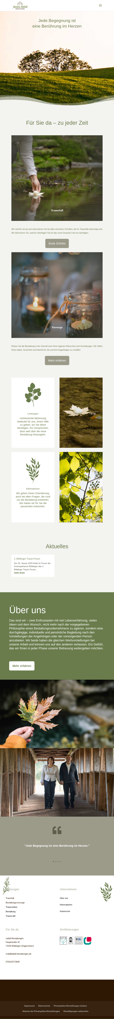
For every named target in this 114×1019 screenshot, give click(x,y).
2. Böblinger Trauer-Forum (27, 559)
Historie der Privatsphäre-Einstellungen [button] (41, 1011)
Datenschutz (44, 1006)
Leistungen (32, 414)
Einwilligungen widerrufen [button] (76, 1011)
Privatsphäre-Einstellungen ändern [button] (70, 1006)
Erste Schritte (57, 243)
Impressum (29, 1006)
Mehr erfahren (57, 360)
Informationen (33, 489)
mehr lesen (19, 572)
